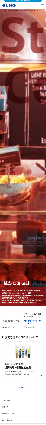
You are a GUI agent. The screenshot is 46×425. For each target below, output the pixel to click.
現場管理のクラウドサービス (32, 322)
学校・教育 (6, 400)
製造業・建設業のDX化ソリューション (10, 322)
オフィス (5, 407)
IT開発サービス (8, 327)
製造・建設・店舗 (8, 420)
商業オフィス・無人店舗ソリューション (32, 315)
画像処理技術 (29, 327)
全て (4, 315)
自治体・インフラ (8, 413)
